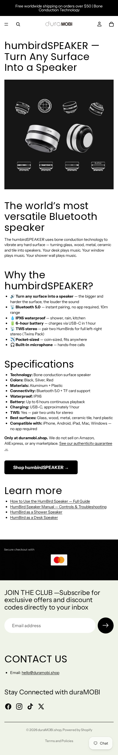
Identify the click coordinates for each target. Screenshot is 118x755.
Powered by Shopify (77, 730)
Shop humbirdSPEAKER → (41, 467)
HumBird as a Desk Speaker (34, 517)
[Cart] (111, 24)
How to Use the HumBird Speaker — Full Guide (50, 501)
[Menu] (6, 24)
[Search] (18, 24)
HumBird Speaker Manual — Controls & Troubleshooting (58, 506)
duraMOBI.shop (49, 730)
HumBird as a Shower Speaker (36, 511)
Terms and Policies (59, 741)
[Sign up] (106, 625)
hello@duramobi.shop (40, 672)
